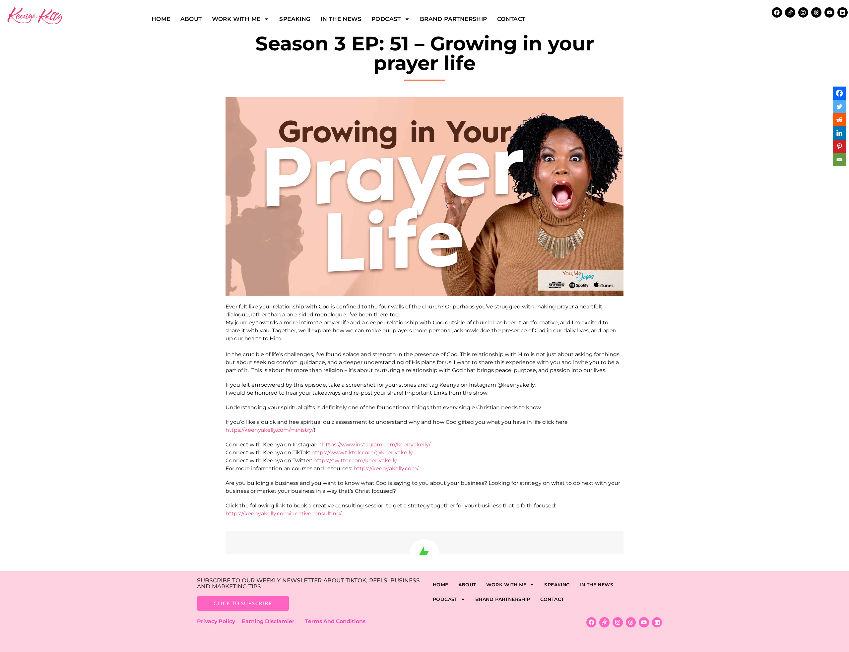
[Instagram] (803, 12)
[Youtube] (829, 12)
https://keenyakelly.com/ (386, 468)
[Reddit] (839, 119)
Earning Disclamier (273, 621)
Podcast (386, 19)
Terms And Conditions (335, 621)
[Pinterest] (839, 146)
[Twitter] (839, 106)
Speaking (294, 19)
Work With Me (236, 19)
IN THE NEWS (341, 19)
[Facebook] (777, 12)
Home (161, 19)
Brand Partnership (453, 19)
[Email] (839, 159)
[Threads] (816, 12)
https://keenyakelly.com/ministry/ (270, 430)
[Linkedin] (842, 12)
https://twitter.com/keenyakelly (355, 460)
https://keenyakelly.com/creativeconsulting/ (284, 513)
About (191, 19)
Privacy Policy (219, 621)
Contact (511, 19)
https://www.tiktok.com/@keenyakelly (362, 452)
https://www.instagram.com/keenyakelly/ (376, 444)
